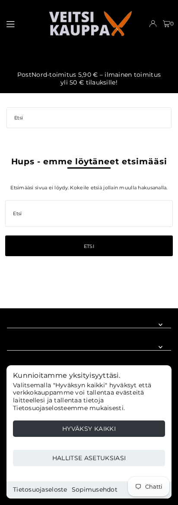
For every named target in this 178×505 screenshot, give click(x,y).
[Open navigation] (22, 23)
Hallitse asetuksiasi (89, 458)
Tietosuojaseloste (40, 489)
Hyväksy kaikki (89, 429)
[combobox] (89, 117)
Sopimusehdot (95, 489)
